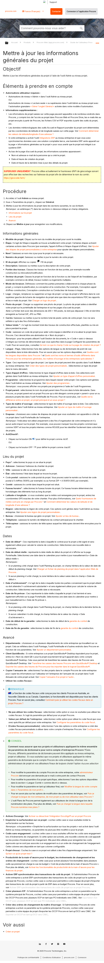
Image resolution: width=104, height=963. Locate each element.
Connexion (82, 957)
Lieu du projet (15, 216)
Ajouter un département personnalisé (54, 649)
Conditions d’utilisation (52, 957)
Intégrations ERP (47, 138)
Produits (27, 42)
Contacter (56, 11)
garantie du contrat (78, 621)
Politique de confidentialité (28, 957)
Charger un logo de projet (44, 300)
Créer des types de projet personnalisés (48, 365)
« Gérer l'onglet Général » (42, 106)
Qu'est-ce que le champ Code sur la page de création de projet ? (70, 345)
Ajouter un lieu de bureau (67, 516)
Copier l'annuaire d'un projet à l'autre (56, 677)
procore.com (10, 11)
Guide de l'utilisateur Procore (82, 42)
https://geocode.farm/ (14, 178)
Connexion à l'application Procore (81, 11)
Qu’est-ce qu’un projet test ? (19, 853)
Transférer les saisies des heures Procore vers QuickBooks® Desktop (64, 663)
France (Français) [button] (32, 11)
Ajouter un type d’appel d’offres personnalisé (74, 376)
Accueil (14, 42)
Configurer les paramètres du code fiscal (76, 722)
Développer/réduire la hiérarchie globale (8, 43)
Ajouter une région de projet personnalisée (40, 512)
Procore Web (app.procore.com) (51, 42)
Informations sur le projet (20, 213)
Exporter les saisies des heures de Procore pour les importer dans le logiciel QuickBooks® (48, 666)
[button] (81, 28)
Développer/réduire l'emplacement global (97, 42)
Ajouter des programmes (57, 383)
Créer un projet (13, 931)
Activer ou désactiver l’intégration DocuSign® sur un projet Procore (60, 816)
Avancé (12, 220)
